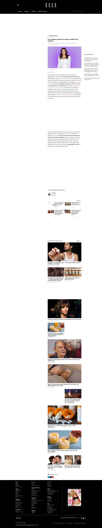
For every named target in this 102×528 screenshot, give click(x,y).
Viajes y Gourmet (19, 495)
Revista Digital (35, 495)
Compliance (69, 523)
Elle (16, 482)
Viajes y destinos (19, 502)
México (33, 512)
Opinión (49, 485)
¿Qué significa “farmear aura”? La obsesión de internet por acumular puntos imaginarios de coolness (91, 70)
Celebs (34, 11)
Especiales (49, 501)
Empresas (34, 499)
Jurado (17, 507)
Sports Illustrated (36, 487)
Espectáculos (19, 490)
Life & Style (18, 509)
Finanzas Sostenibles (52, 509)
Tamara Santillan (52, 193)
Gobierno (34, 511)
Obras (33, 504)
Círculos (18, 492)
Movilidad (49, 508)
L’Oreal (68, 133)
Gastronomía (19, 500)
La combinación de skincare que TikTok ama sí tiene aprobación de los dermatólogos (91, 59)
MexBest (18, 499)
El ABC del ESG (50, 511)
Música (33, 484)
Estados (49, 484)
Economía (34, 501)
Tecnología (34, 503)
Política (33, 510)
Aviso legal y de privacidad (59, 523)
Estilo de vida (42, 11)
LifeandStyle (34, 508)
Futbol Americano (36, 491)
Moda (20, 11)
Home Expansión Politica (37, 500)
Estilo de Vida (19, 506)
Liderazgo (49, 499)
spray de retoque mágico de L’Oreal (66, 94)
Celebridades (53, 36)
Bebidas (17, 501)
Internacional (35, 502)
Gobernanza (50, 507)
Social (48, 506)
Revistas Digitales (78, 11)
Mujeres (33, 507)
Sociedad (49, 486)
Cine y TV (33, 483)
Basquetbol (34, 492)
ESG (48, 503)
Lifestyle (33, 494)
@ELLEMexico (53, 194)
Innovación (50, 510)
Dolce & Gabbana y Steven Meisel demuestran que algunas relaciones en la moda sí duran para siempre (91, 65)
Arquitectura (50, 493)
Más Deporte (34, 493)
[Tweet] (51, 477)
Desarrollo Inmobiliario (53, 491)
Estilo (17, 510)
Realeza (17, 491)
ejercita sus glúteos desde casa (64, 78)
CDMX (48, 483)
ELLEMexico (79, 518)
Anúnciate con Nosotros (79, 523)
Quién (17, 489)
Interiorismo (50, 494)
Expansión (34, 498)
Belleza (26, 11)
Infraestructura (51, 492)
